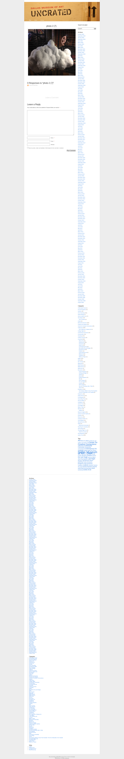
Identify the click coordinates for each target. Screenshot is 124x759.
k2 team (73, 756)
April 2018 (80, 131)
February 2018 (81, 134)
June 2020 (80, 90)
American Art (81, 342)
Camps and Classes (82, 324)
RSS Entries (57, 758)
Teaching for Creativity (83, 426)
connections (81, 449)
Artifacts (80, 410)
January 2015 (81, 195)
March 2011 (80, 271)
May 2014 (80, 208)
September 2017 (81, 142)
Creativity (80, 335)
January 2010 (81, 294)
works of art (80, 435)
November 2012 (81, 238)
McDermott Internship (83, 425)
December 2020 (81, 80)
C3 (87, 442)
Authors (42, 20)
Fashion (80, 351)
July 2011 (80, 264)
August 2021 (81, 67)
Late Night (91, 459)
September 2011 (81, 261)
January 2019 (81, 116)
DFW (79, 360)
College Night (81, 331)
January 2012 (81, 254)
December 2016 (81, 157)
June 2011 (80, 266)
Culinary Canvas (81, 337)
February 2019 (81, 114)
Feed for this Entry (33, 85)
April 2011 (80, 269)
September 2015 (81, 182)
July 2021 (80, 68)
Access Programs (82, 309)
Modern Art (81, 353)
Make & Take (81, 407)
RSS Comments (65, 758)
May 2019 (80, 110)
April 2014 (80, 210)
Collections (80, 327)
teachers (89, 466)
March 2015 (80, 192)
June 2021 (80, 70)
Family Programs (82, 377)
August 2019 (81, 105)
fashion (94, 455)
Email (52, 141)
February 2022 (81, 59)
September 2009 (81, 300)
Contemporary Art (83, 346)
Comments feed (32, 748)
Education (80, 370)
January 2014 (81, 215)
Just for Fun (80, 403)
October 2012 (81, 239)
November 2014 (81, 198)
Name (53, 137)
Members (80, 408)
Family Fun (80, 393)
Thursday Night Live (82, 430)
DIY (85, 454)
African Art (81, 340)
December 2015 (81, 177)
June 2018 (80, 128)
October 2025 (81, 34)
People (79, 415)
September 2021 (81, 65)
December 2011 (81, 256)
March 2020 (80, 95)
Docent (80, 376)
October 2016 (81, 160)
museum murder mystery (83, 413)
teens (89, 468)
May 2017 (80, 149)
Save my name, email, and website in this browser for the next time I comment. (46, 148)
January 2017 (81, 156)
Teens (80, 387)
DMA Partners (81, 366)
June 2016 (80, 167)
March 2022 (80, 57)
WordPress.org (32, 749)
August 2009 (81, 302)
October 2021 (81, 63)
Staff (79, 423)
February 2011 (81, 272)
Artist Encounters (83, 431)
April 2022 (80, 55)
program (80, 463)
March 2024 (80, 42)
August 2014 (81, 203)
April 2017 (80, 151)
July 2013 (80, 225)
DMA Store (80, 368)
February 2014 (81, 213)
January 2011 (81, 274)
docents (84, 455)
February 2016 (81, 174)
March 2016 (80, 172)
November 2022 (81, 50)
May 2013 (80, 228)
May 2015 (80, 188)
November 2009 (81, 297)
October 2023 (81, 44)
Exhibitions (80, 389)
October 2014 (81, 200)
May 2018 (80, 129)
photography (89, 462)
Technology (80, 428)
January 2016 (81, 175)
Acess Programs (82, 371)
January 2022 (81, 60)
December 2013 (81, 216)
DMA (90, 453)
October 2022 (81, 52)
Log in (30, 746)
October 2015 (81, 180)
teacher (85, 466)
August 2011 (81, 262)
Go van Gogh (82, 381)
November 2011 (81, 258)
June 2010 (80, 286)
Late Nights (80, 405)
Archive (79, 311)
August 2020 (81, 86)
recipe (85, 463)
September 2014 (81, 202)
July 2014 (80, 205)
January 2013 (81, 235)
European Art (82, 349)
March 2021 (80, 75)
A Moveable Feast (82, 307)
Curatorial (80, 339)
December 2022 (81, 49)
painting (80, 462)
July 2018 (80, 126)
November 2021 (81, 62)
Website (52, 144)
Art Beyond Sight (83, 373)
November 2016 (81, 159)
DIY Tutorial (80, 361)
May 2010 (80, 287)
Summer (91, 465)
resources (90, 463)
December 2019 (81, 98)
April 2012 (80, 249)
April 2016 (80, 170)
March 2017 (80, 152)
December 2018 (81, 118)
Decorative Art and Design (84, 348)
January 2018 (81, 136)
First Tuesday (82, 380)
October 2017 (81, 141)
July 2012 (80, 244)
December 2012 (81, 236)
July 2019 (80, 106)
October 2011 (81, 259)
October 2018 (81, 121)
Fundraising (80, 397)
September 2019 (81, 103)
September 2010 (81, 281)
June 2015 (80, 187)
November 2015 (81, 179)
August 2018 (81, 124)
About (35, 20)
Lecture (80, 383)
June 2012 (80, 246)
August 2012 (81, 243)
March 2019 (80, 113)
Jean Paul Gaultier (83, 459)
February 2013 (81, 233)
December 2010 (81, 276)
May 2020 (80, 91)
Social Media (81, 420)
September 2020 (81, 85)
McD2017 (80, 460)
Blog (30, 20)
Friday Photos (81, 395)
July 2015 (80, 185)
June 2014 (80, 207)
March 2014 (80, 211)
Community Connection (83, 332)
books (85, 442)
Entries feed (31, 747)
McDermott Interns (88, 460)
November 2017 (81, 139)
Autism (79, 321)
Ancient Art (81, 343)
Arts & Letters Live (82, 316)
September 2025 (81, 35)
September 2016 (81, 162)
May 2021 (80, 72)
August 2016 (81, 164)
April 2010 (80, 289)
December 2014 (81, 197)
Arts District (80, 317)
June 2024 (80, 40)
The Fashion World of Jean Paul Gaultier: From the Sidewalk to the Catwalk (46, 737)
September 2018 (81, 123)
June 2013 (80, 226)
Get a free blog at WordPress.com (56, 756)
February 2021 (81, 77)
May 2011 (80, 267)
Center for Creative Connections (85, 326)
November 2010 (81, 277)
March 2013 (80, 231)
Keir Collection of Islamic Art (85, 329)
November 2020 (81, 82)
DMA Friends (81, 365)
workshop (80, 469)
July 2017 (80, 146)
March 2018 (80, 133)
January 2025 (81, 37)
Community (88, 445)
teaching (86, 468)
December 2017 (81, 137)
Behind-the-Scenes (82, 322)
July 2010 (80, 284)
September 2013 (81, 221)
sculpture (80, 465)
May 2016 (80, 169)
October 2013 (81, 220)
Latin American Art (83, 352)
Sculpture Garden (82, 418)
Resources (80, 417)
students (85, 465)
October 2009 (81, 299)
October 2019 (81, 101)
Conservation (81, 334)
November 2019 (81, 100)
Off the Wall (81, 384)
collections (81, 445)
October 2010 (81, 279)
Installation (80, 402)
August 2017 (81, 144)
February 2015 (81, 193)
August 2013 (81, 223)
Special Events (81, 421)
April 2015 (80, 190)
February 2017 (81, 154)
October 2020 (81, 83)
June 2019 (80, 108)
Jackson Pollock (92, 457)
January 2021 (81, 78)
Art (79, 440)
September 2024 (81, 39)
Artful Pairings (81, 314)
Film (80, 378)
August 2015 (81, 184)
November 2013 (81, 218)
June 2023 (80, 45)
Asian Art (81, 345)
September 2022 (81, 54)
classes (80, 374)
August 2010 (81, 282)
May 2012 (80, 248)
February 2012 (81, 253)
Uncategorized (81, 433)
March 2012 (80, 251)
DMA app (80, 363)
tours (93, 468)
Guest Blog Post (81, 398)
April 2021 (80, 73)
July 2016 (80, 165)
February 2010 (81, 292)
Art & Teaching (81, 312)
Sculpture (81, 355)
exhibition (89, 455)
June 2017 (80, 147)
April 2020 (80, 93)
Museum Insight (81, 412)
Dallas (79, 358)
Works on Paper (82, 356)
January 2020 (81, 96)
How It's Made (81, 400)
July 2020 (80, 88)
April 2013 (80, 230)
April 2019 (80, 111)
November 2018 (81, 119)
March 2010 (80, 290)
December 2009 (81, 295)
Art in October (82, 319)
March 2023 (80, 47)
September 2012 (81, 241)
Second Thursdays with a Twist (86, 386)
